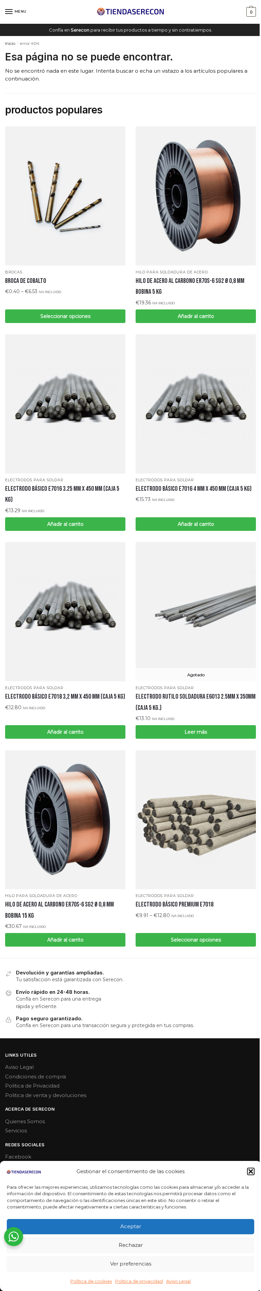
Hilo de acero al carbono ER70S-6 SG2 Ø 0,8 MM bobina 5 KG (190, 286)
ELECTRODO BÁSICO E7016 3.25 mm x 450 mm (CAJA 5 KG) (62, 494)
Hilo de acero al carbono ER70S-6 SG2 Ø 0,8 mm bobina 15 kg (59, 909)
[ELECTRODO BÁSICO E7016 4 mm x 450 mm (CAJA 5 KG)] (196, 403)
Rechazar (131, 1245)
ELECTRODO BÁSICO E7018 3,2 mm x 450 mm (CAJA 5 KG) (65, 697)
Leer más (196, 732)
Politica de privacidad (139, 1281)
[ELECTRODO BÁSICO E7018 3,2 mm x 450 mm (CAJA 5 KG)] (65, 611)
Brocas (13, 272)
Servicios (16, 1130)
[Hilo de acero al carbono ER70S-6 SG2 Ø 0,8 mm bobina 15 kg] (65, 820)
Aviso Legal (178, 1281)
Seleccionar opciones (65, 316)
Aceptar (130, 1226)
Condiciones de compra (35, 1076)
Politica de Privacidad (32, 1085)
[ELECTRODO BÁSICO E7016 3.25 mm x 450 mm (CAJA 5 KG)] (65, 403)
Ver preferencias (130, 1263)
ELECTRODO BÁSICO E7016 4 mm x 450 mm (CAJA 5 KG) (193, 489)
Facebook (18, 1156)
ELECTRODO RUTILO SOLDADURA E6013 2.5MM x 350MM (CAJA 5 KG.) (196, 702)
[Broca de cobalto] (65, 196)
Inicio (10, 43)
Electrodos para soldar (34, 480)
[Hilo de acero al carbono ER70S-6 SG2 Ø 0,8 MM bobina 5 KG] (196, 196)
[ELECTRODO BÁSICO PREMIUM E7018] (196, 820)
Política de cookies (91, 1281)
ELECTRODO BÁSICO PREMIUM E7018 (174, 904)
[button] (250, 1171)
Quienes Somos (25, 1121)
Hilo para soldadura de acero (172, 272)
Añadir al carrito (196, 316)
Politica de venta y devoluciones (45, 1095)
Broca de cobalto (25, 281)
